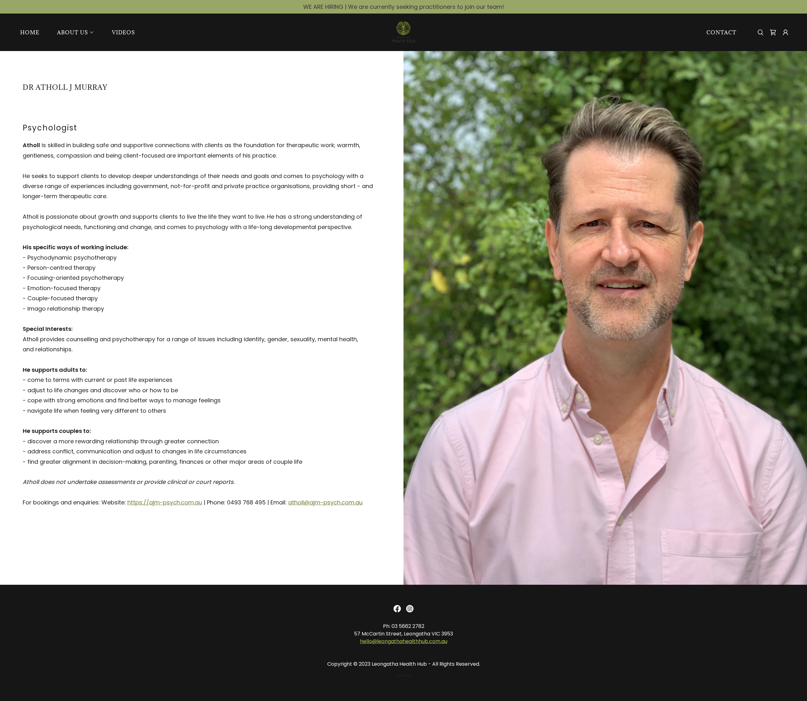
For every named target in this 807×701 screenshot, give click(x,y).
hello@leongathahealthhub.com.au (403, 641)
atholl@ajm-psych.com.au (325, 502)
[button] (73, 32)
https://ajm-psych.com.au (164, 502)
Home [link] (29, 32)
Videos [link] (123, 32)
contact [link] (721, 32)
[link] (404, 32)
